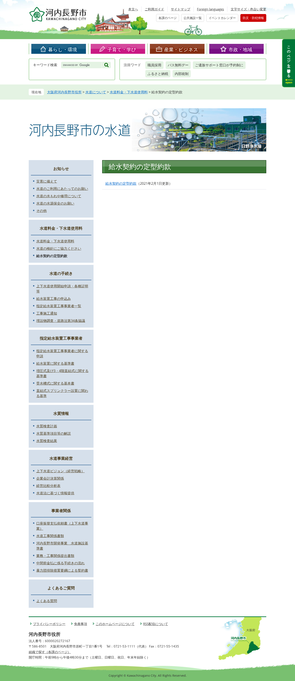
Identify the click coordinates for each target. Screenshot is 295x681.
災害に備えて (46, 181)
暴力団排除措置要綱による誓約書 (62, 570)
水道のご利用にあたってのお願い (62, 188)
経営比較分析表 (48, 485)
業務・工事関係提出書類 (55, 555)
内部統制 (182, 73)
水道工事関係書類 (50, 535)
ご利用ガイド (154, 9)
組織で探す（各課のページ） (50, 652)
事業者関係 (61, 510)
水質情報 (61, 413)
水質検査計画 (46, 426)
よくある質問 (46, 600)
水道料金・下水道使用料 (129, 92)
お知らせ (61, 168)
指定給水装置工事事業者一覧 (58, 306)
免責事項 (80, 624)
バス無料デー (178, 65)
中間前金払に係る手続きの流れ (60, 563)
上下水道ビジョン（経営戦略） (60, 471)
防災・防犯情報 (253, 18)
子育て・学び (121, 49)
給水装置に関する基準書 (55, 363)
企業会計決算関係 (50, 478)
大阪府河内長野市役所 (64, 92)
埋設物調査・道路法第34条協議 (60, 320)
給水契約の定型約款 (120, 183)
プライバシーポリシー (49, 624)
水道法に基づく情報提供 (55, 493)
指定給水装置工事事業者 (61, 338)
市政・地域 (240, 49)
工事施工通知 (46, 313)
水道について (95, 92)
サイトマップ (180, 9)
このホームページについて (115, 624)
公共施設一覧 (193, 18)
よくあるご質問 (61, 587)
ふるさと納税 (158, 73)
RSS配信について (155, 624)
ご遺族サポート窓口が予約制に (219, 65)
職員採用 (154, 65)
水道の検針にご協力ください (58, 248)
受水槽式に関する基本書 (55, 383)
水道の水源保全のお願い (55, 203)
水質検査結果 (46, 440)
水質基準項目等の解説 (53, 433)
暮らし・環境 (62, 49)
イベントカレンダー (222, 18)
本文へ (133, 9)
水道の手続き (61, 273)
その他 (41, 210)
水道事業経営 (61, 458)
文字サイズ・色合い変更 (248, 9)
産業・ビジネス (181, 49)
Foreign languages (210, 9)
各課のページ (168, 18)
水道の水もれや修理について (58, 196)
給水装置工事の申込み (53, 298)
